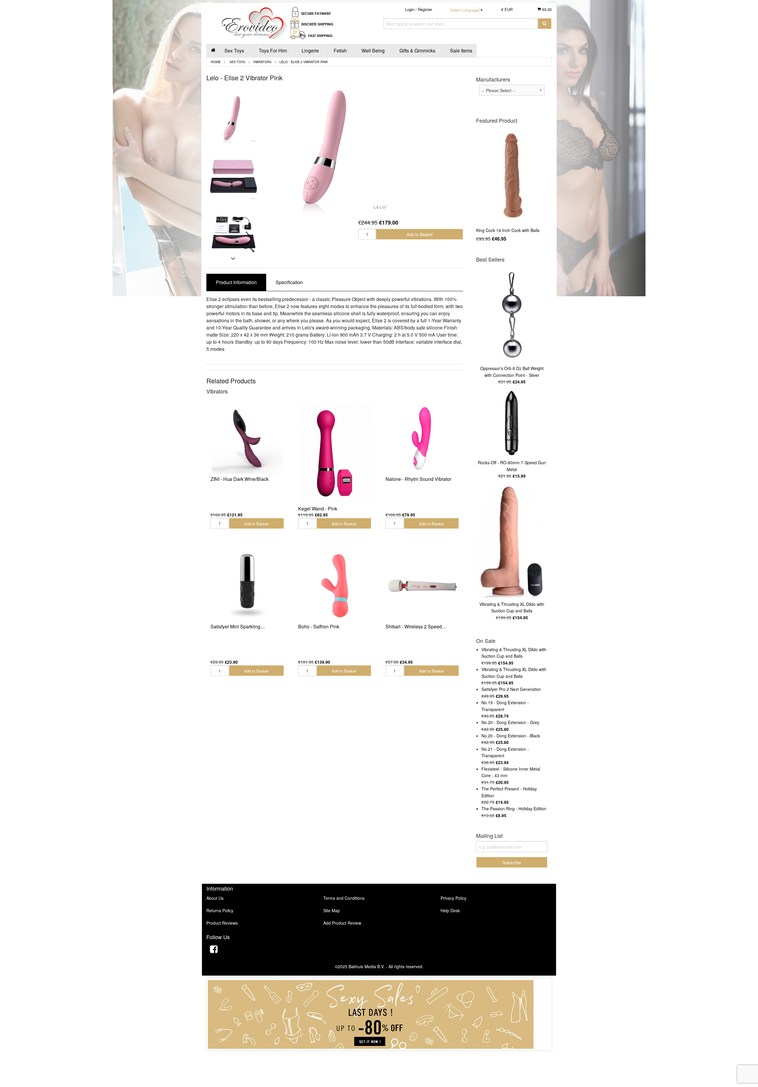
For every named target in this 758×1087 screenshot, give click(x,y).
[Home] (213, 50)
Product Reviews (222, 923)
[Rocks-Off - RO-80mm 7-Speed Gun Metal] (511, 423)
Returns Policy (219, 910)
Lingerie (310, 50)
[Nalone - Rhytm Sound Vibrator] (422, 438)
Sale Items (461, 50)
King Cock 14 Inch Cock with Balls (507, 230)
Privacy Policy (453, 898)
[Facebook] (213, 950)
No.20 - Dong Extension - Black (510, 736)
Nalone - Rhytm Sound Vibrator (418, 479)
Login (409, 9)
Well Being (373, 50)
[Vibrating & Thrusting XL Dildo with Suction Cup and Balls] (511, 541)
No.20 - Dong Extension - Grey (510, 722)
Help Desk (450, 910)
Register (425, 9)
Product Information (236, 282)
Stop (379, 1056)
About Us (215, 898)
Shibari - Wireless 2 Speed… (416, 626)
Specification (289, 282)
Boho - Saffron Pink (318, 626)
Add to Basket (420, 234)
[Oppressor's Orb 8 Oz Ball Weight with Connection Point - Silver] (511, 315)
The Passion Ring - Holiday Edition (513, 808)
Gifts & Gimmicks (417, 50)
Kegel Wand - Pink (317, 508)
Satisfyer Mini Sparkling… (238, 626)
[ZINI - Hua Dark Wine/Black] (247, 438)
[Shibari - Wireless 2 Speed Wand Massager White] (422, 585)
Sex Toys (234, 50)
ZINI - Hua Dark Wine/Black (240, 479)
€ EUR (507, 9)
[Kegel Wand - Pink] (335, 453)
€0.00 (546, 9)
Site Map (331, 910)
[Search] (545, 23)
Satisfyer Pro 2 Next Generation (511, 689)
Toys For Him (273, 50)
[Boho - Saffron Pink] (335, 585)
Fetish (340, 50)
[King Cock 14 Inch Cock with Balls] (511, 176)
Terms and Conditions (343, 898)
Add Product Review (342, 923)
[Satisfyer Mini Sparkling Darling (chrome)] (247, 585)
